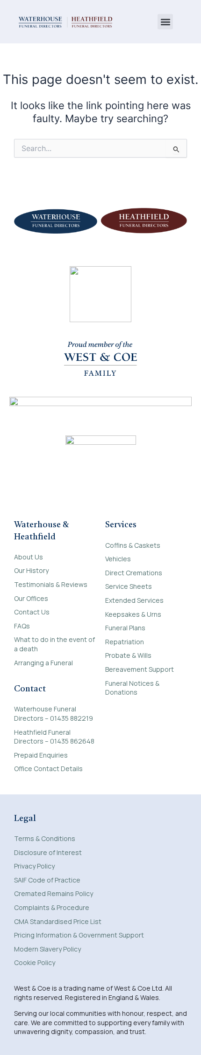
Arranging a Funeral (43, 662)
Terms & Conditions (44, 838)
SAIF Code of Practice (47, 880)
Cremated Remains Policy (53, 893)
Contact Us (32, 611)
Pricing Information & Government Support (79, 935)
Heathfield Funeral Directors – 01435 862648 (54, 737)
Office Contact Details (48, 768)
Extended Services (134, 600)
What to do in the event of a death (54, 644)
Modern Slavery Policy (47, 949)
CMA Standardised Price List (57, 921)
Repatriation (124, 641)
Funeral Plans (125, 627)
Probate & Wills (128, 655)
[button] (165, 21)
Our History (31, 570)
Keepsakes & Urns (133, 614)
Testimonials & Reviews (50, 584)
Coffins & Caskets (132, 545)
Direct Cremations (133, 572)
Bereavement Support (139, 669)
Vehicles (118, 558)
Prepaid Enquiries (41, 755)
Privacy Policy (34, 866)
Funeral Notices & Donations (132, 688)
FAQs (22, 625)
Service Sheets (128, 586)
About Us (28, 556)
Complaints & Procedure (51, 907)
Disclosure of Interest (48, 852)
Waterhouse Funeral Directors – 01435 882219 (53, 713)
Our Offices (31, 598)
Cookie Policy (34, 962)
